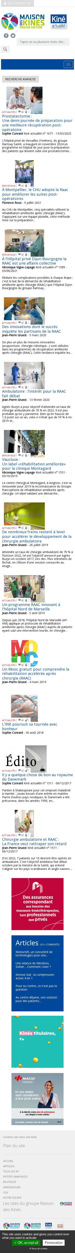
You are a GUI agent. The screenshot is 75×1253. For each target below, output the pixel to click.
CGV (5, 1192)
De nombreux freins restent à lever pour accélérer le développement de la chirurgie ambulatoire (36, 536)
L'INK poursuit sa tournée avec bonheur (29, 726)
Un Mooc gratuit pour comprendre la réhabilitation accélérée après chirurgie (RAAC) (35, 674)
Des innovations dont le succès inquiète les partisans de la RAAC (31, 329)
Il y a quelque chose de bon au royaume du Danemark (37, 777)
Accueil (8, 1161)
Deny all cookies (39, 1248)
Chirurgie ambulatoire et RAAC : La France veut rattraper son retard (34, 841)
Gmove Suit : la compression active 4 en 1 (35, 976)
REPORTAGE (9, 185)
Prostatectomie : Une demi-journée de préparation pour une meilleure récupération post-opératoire (37, 123)
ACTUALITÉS (9, 112)
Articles (9, 1166)
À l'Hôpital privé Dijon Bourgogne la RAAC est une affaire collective (34, 261)
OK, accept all (27, 1242)
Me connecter (19, 3)
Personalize (53, 1242)
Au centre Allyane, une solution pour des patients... (36, 999)
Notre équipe (12, 1197)
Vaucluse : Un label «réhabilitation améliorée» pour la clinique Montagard (34, 464)
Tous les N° (11, 1171)
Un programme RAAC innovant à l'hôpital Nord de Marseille (31, 607)
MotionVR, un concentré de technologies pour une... (34, 953)
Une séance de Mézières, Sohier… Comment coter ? (33, 965)
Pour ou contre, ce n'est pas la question (36, 987)
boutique (9, 1182)
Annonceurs (12, 1187)
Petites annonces (15, 1176)
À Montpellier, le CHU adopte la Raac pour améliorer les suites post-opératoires (35, 194)
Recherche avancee (20, 79)
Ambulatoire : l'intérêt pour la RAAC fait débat (34, 393)
